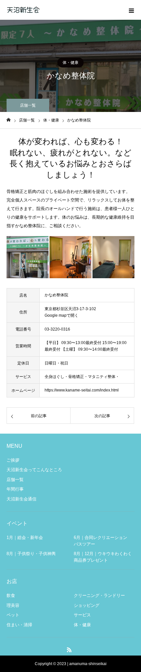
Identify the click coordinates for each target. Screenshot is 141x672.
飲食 (11, 595)
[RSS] (69, 649)
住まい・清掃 (19, 624)
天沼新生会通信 (21, 499)
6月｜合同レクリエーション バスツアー (102, 541)
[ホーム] (8, 120)
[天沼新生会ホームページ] (23, 10)
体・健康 (70, 62)
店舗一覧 (15, 479)
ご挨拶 (13, 460)
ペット (13, 614)
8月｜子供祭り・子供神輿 (31, 553)
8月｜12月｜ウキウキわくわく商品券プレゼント (103, 557)
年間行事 (15, 489)
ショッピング (86, 605)
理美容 (13, 605)
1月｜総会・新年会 (25, 537)
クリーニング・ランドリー (99, 595)
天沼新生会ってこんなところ (34, 469)
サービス (82, 614)
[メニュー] (131, 10)
